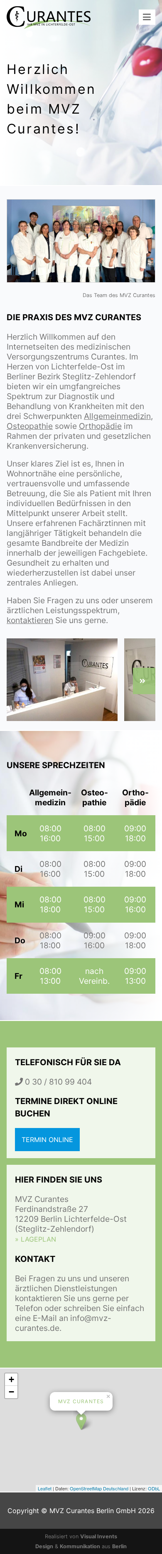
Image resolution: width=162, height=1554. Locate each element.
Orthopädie (100, 426)
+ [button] (11, 1379)
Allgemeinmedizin (117, 416)
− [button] (11, 1392)
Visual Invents (98, 1536)
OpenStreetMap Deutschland (99, 1488)
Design (44, 1546)
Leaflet (45, 1488)
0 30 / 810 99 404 (57, 1082)
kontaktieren (30, 620)
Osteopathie (30, 426)
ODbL (154, 1488)
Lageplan (38, 1239)
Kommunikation (80, 1546)
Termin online (47, 1139)
